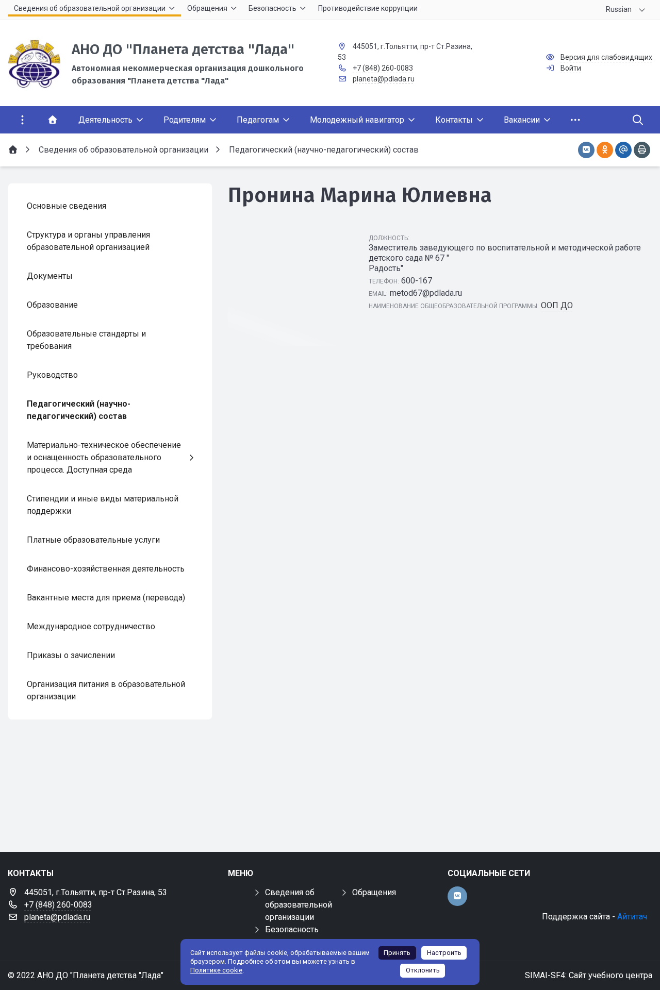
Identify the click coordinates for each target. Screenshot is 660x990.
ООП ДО (557, 305)
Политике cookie (216, 970)
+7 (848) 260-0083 (383, 68)
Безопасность (292, 929)
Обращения (374, 892)
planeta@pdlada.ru (384, 79)
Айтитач (632, 916)
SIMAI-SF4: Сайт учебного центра (588, 975)
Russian (619, 9)
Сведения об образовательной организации (298, 904)
